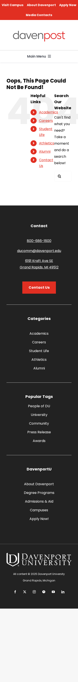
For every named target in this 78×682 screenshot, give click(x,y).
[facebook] (15, 592)
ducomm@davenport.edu (39, 250)
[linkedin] (63, 592)
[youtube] (53, 592)
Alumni (44, 151)
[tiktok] (43, 592)
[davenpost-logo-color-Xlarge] (39, 32)
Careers (46, 120)
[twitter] (24, 592)
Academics (48, 112)
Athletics (46, 143)
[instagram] (34, 592)
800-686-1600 (39, 240)
